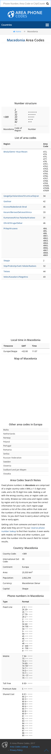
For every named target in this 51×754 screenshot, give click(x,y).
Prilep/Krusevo (10, 228)
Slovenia (7, 465)
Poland (6, 441)
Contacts (35, 746)
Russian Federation (12, 457)
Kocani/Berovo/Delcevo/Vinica (18, 212)
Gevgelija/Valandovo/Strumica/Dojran (21, 196)
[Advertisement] (25, 72)
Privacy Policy (16, 750)
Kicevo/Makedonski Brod (15, 206)
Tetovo (7, 271)
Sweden (7, 461)
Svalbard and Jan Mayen (14, 469)
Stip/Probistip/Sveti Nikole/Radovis (20, 266)
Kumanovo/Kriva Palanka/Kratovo (19, 217)
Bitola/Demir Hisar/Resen (15, 151)
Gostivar (7, 201)
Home (18, 31)
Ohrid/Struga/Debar (13, 223)
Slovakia (7, 473)
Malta (6, 429)
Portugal (7, 445)
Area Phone (28, 14)
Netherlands (9, 433)
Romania (7, 449)
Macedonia (32, 31)
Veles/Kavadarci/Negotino (16, 276)
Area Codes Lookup (19, 746)
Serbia (6, 453)
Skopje (7, 260)
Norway (6, 437)
